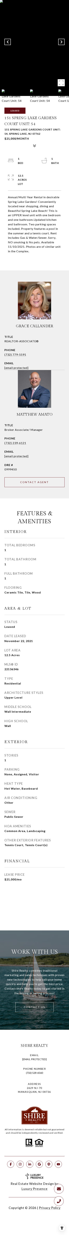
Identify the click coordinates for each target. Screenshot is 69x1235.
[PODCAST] (48, 1164)
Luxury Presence (34, 1189)
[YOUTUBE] (58, 1164)
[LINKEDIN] (29, 1164)
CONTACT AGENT (34, 482)
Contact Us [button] (34, 1007)
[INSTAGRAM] (20, 1164)
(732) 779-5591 (15, 354)
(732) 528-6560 (34, 1072)
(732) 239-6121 (15, 443)
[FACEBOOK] (10, 1164)
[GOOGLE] (39, 1164)
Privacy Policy (50, 1208)
